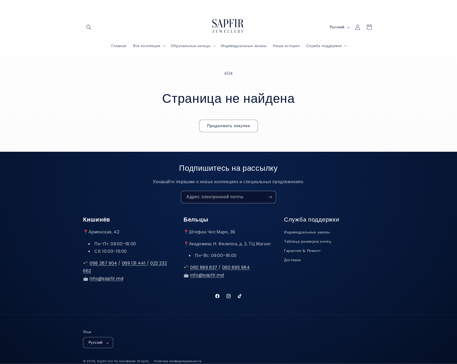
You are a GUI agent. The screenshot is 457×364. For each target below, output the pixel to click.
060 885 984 (236, 268)
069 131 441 (134, 263)
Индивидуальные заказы (307, 232)
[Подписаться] (270, 197)
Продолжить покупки (228, 125)
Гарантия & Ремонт (302, 251)
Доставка (292, 260)
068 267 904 (103, 263)
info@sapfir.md (106, 278)
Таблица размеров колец (307, 241)
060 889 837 (203, 268)
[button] (89, 27)
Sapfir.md (105, 361)
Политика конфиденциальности (177, 361)
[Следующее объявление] (285, 8)
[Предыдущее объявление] (172, 8)
